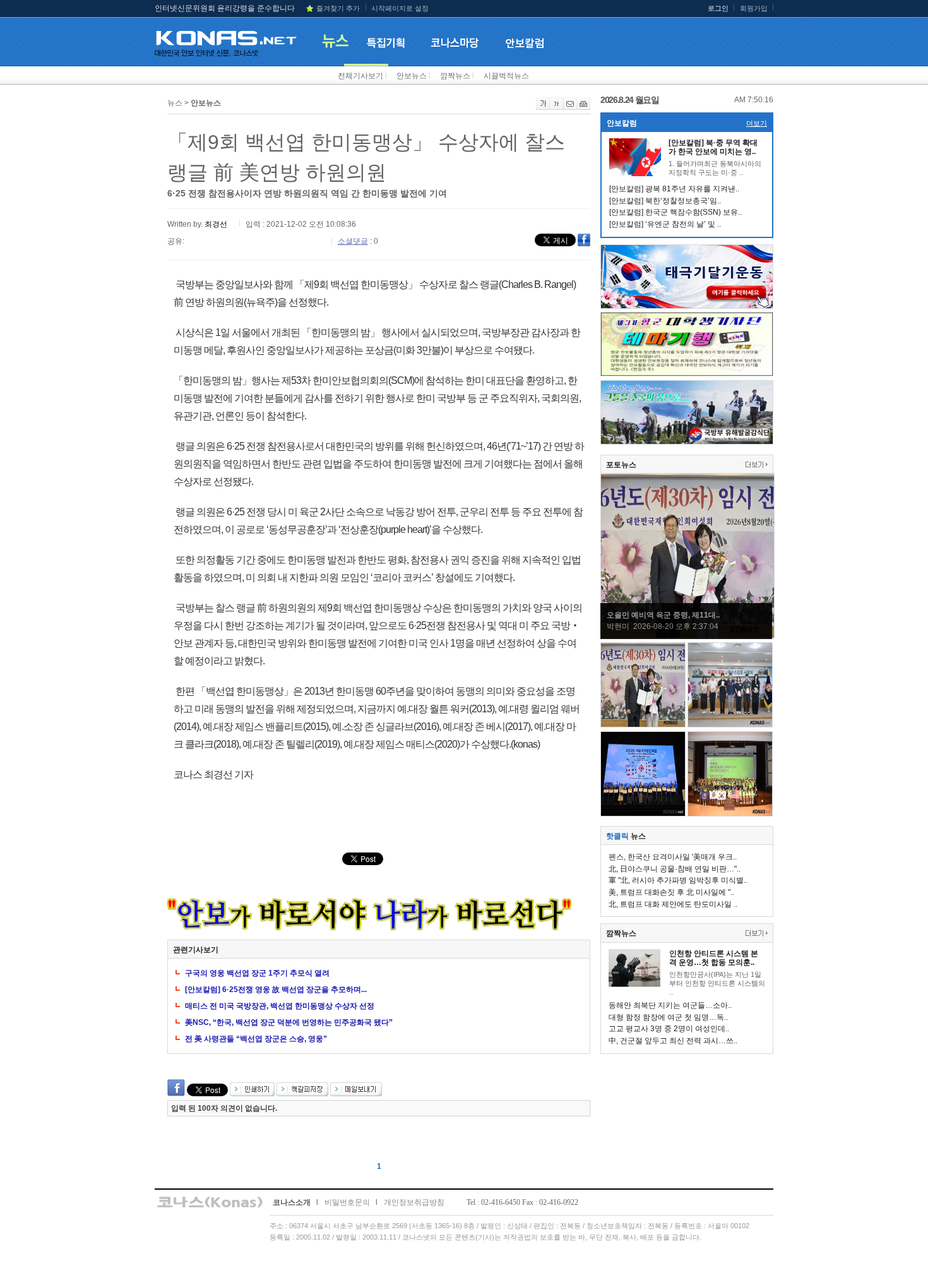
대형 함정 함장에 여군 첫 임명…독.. (668, 1017)
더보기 (756, 123)
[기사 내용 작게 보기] (556, 107)
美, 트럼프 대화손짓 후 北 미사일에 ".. (671, 892)
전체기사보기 (360, 75)
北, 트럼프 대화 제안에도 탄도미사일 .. (673, 904)
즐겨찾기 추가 (338, 8)
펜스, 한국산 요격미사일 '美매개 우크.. (673, 856)
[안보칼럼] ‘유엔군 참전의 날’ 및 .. (665, 224)
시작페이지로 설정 (400, 8)
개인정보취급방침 (414, 1202)
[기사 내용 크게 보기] (543, 107)
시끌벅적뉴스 (506, 75)
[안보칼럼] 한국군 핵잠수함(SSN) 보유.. (675, 212)
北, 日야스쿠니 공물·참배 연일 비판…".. (675, 868)
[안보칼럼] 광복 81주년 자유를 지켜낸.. (674, 188)
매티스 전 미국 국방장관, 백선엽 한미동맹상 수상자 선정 (279, 1006)
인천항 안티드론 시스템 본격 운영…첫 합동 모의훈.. (713, 958)
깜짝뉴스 (455, 75)
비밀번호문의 (347, 1202)
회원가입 (754, 8)
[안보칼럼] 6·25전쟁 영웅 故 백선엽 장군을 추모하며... (276, 989)
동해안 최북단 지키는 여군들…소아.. (670, 1005)
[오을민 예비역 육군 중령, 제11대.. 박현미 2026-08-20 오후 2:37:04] (687, 635)
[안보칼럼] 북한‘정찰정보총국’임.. (665, 200)
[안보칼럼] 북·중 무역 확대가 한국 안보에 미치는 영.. (713, 147)
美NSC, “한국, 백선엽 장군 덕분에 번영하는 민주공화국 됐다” (289, 1022)
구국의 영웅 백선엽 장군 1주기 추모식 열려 (257, 973)
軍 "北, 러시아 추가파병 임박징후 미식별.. (678, 880)
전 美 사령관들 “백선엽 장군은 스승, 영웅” (256, 1038)
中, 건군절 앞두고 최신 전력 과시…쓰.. (673, 1040)
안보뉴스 (411, 75)
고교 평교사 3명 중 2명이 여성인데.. (669, 1028)
